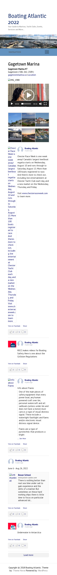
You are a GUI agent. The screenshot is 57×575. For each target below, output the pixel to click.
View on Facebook (14, 326)
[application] (28, 95)
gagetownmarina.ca (17, 74)
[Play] (11, 103)
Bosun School (24, 475)
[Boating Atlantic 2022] (28, 36)
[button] (28, 95)
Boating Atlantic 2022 (27, 19)
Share (25, 326)
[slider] (26, 104)
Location (32, 74)
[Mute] (40, 103)
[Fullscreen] (45, 103)
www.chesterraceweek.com (35, 193)
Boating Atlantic (31, 148)
